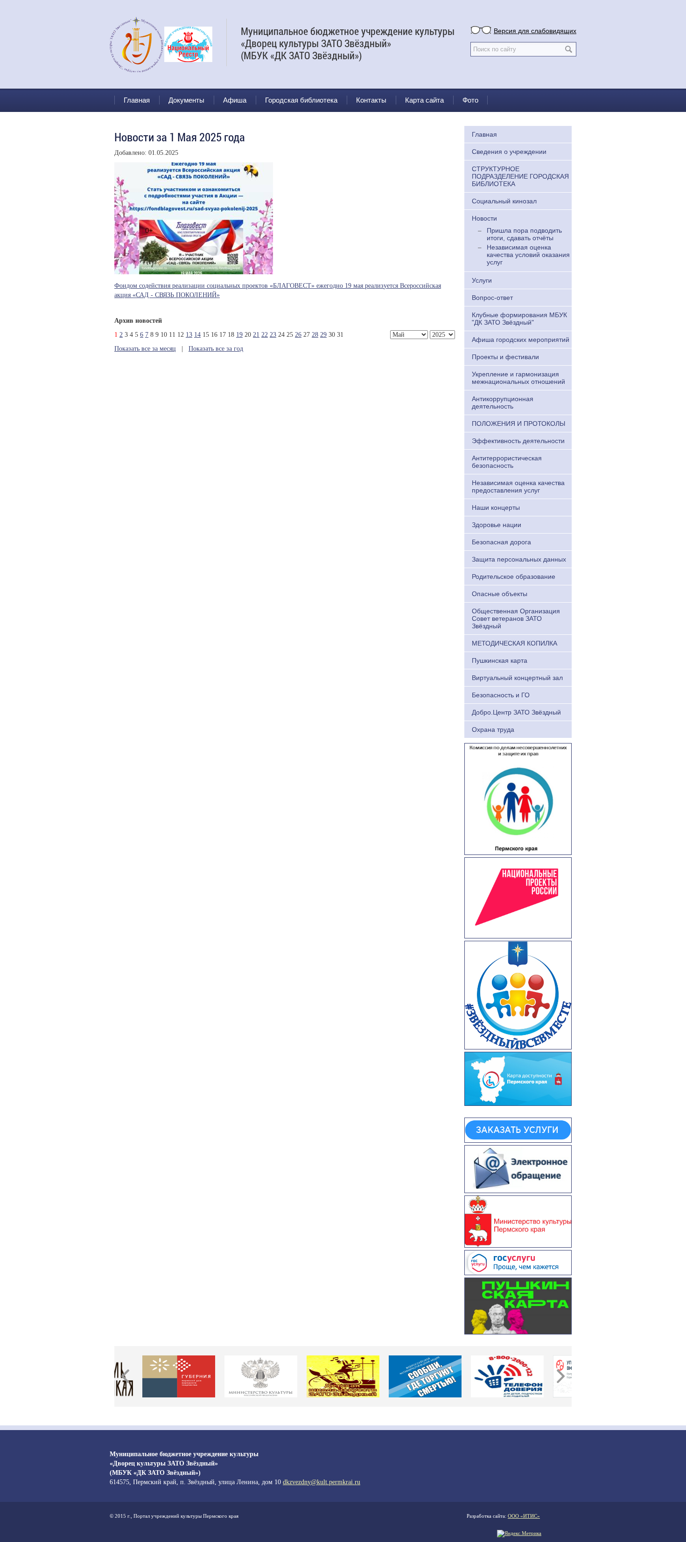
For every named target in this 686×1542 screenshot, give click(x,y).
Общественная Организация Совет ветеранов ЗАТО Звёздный (516, 618)
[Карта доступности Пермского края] (518, 1078)
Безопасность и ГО (501, 695)
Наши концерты (496, 507)
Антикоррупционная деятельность (502, 402)
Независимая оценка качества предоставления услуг (518, 486)
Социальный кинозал (504, 201)
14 (197, 334)
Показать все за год (216, 348)
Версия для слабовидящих (535, 30)
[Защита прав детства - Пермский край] (518, 798)
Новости (484, 218)
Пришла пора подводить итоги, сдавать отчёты (524, 234)
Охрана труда (493, 729)
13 (189, 334)
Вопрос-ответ (492, 297)
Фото (470, 100)
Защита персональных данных (519, 559)
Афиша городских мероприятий (520, 339)
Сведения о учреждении (509, 151)
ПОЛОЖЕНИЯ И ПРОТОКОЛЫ (518, 423)
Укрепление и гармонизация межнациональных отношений (518, 377)
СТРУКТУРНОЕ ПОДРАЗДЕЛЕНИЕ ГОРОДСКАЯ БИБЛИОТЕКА (520, 176)
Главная (137, 100)
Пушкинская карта (499, 660)
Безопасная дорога (501, 542)
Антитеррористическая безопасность (507, 461)
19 (239, 334)
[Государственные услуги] (518, 1261)
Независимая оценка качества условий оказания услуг (528, 254)
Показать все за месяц (145, 348)
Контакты (371, 100)
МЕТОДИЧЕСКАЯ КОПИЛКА (514, 643)
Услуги (482, 280)
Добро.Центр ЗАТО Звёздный (516, 712)
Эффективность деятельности (518, 441)
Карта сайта (424, 100)
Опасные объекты (499, 593)
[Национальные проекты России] (518, 897)
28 (315, 334)
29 (323, 334)
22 (264, 334)
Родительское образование (513, 576)
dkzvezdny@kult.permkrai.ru (321, 1482)
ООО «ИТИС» (524, 1516)
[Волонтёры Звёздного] (518, 994)
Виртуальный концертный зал (517, 677)
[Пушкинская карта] (518, 1304)
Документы (186, 100)
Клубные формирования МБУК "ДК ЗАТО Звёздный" (519, 318)
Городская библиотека (301, 100)
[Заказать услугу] (518, 1129)
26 (298, 334)
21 (256, 334)
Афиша (234, 100)
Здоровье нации (496, 524)
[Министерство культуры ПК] (518, 1220)
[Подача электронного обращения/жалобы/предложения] (518, 1168)
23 (273, 334)
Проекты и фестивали (505, 357)
